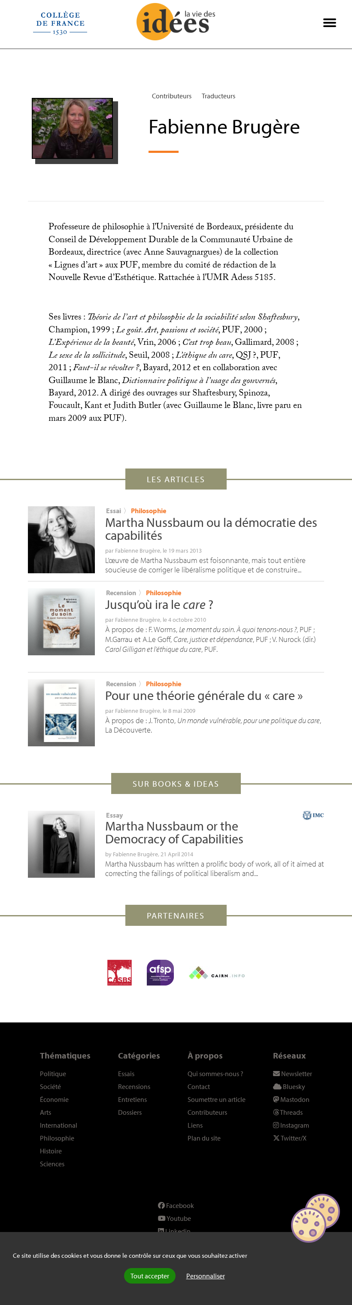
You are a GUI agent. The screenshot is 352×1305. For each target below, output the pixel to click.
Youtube (178, 1218)
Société (50, 1086)
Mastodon (294, 1099)
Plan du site (204, 1138)
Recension (121, 592)
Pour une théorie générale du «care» (204, 695)
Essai (113, 510)
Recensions (134, 1086)
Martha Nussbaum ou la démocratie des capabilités (211, 528)
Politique (53, 1073)
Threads (291, 1112)
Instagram (294, 1125)
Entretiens (132, 1099)
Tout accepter (149, 1276)
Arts (45, 1112)
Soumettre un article (217, 1099)
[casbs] (119, 973)
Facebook (179, 1205)
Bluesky (293, 1086)
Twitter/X (293, 1138)
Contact (199, 1086)
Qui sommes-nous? (215, 1073)
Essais (126, 1073)
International (58, 1125)
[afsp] (160, 973)
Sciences (52, 1163)
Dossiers (130, 1112)
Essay (114, 815)
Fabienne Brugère (137, 550)
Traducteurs (218, 95)
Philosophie (148, 510)
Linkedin (177, 1231)
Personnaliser (205, 1276)
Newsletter (296, 1073)
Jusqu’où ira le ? (159, 604)
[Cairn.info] (217, 972)
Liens (195, 1125)
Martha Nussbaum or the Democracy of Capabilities (174, 832)
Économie (54, 1099)
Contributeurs (171, 95)
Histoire (51, 1151)
